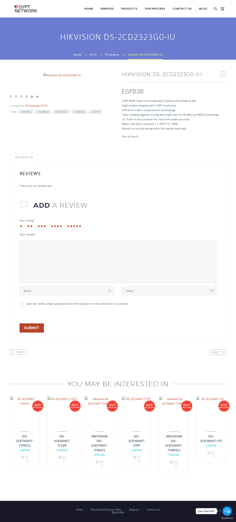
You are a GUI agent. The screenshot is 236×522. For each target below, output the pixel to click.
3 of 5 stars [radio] (41, 226)
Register (134, 509)
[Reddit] (37, 96)
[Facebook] (10, 96)
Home (88, 8)
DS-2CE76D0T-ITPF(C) (25, 441)
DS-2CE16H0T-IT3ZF (62, 441)
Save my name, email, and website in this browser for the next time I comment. (77, 304)
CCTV (44, 105)
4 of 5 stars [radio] (56, 226)
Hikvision (61, 111)
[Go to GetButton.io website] (227, 518)
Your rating (27, 220)
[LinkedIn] (32, 96)
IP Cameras (32, 105)
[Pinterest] (21, 96)
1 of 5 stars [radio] (21, 226)
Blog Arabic (118, 512)
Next (216, 352)
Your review (28, 235)
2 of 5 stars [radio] (30, 226)
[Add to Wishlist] (27, 460)
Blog (203, 8)
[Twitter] (16, 96)
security (26, 111)
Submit (31, 328)
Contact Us (182, 8)
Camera (80, 111)
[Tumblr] (26, 96)
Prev (19, 352)
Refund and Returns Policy (106, 509)
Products (129, 8)
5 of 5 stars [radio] (74, 226)
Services (107, 8)
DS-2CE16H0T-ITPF (136, 441)
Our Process (155, 8)
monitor (43, 111)
